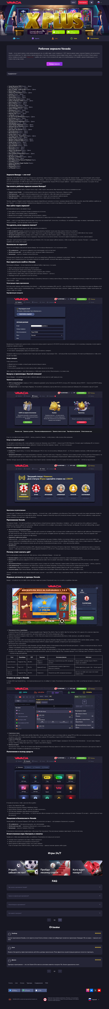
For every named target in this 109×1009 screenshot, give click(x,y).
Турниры (29, 983)
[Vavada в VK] (91, 990)
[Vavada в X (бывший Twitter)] (95, 990)
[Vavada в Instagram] (87, 990)
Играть (20, 88)
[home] (14, 2)
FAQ (46, 983)
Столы (22, 983)
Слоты (11, 983)
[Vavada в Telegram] (91, 2)
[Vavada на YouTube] (99, 990)
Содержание (39, 983)
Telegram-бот (29, 57)
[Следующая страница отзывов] (60, 971)
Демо (29, 86)
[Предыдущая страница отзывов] (49, 971)
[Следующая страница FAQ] (60, 920)
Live (16, 983)
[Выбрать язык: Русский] (99, 2)
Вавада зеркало (54, 64)
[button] (107, 20)
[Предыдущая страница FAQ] (49, 920)
